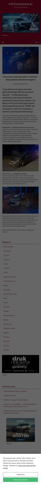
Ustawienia (20, 474)
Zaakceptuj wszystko (20, 480)
